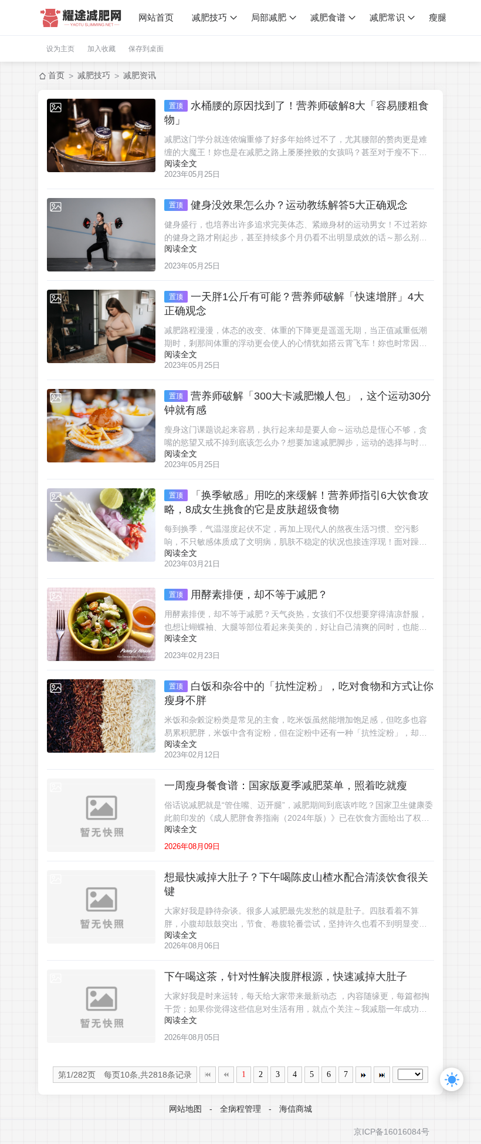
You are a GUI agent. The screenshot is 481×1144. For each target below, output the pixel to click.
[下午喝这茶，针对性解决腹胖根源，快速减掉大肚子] (101, 1006)
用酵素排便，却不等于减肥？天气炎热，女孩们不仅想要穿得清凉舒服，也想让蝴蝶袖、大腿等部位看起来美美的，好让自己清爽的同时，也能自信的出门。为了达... (295, 621)
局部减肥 (268, 17)
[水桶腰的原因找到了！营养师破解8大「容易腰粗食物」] (101, 135)
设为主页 (60, 49)
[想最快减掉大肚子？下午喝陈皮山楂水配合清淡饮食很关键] (101, 907)
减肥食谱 (327, 17)
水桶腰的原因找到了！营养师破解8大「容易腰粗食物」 (296, 113)
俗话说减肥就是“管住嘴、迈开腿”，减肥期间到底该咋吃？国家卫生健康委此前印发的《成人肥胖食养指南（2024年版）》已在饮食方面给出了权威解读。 (298, 812)
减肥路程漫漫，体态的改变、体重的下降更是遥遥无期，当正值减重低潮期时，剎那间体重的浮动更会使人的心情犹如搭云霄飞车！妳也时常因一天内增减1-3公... (295, 338)
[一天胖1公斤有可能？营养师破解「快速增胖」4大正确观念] (101, 326)
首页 (56, 75)
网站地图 (185, 1108)
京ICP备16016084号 (391, 1131)
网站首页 (156, 17)
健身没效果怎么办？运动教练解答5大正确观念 (288, 205)
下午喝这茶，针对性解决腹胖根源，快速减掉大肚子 (285, 976)
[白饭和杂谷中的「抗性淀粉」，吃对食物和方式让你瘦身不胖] (101, 716)
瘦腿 (437, 17)
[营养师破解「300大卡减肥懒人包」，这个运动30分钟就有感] (101, 425)
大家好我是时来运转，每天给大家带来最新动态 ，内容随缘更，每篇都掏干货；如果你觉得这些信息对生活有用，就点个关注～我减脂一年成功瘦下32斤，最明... (296, 1003)
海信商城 (295, 1108)
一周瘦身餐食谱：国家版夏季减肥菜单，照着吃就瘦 (285, 785)
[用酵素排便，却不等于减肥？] (101, 624)
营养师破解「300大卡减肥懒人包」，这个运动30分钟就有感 (297, 403)
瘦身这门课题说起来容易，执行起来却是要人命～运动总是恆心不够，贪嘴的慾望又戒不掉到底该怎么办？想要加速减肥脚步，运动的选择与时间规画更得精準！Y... (295, 437)
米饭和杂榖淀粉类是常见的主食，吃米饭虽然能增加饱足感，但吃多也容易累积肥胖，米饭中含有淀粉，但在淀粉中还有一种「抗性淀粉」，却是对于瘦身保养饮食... (295, 727)
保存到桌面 (146, 49)
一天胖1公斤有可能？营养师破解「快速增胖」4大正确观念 (294, 304)
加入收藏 (101, 49)
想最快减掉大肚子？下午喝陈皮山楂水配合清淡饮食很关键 (296, 884)
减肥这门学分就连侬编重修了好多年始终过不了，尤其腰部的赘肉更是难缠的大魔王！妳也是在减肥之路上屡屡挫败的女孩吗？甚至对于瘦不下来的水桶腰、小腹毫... (295, 147)
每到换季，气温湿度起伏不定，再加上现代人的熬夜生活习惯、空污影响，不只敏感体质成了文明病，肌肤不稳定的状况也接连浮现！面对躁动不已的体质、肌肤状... (295, 536)
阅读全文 (180, 163)
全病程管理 (240, 1108)
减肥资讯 (139, 75)
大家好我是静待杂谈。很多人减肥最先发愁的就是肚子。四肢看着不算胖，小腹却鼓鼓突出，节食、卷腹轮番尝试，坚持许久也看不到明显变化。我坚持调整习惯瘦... (291, 918)
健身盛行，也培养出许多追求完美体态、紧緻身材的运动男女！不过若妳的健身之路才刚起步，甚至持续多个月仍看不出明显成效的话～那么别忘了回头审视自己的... (295, 232)
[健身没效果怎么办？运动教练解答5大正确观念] (101, 234)
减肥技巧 (209, 17)
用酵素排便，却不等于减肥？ (248, 594)
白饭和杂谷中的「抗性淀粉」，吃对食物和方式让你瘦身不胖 (298, 693)
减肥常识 (387, 17)
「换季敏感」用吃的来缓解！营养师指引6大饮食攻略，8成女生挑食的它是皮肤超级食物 (296, 502)
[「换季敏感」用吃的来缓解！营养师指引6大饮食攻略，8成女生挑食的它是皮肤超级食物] (101, 525)
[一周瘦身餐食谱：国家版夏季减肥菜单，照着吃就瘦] (101, 815)
